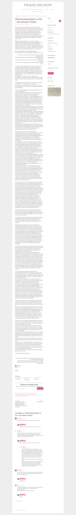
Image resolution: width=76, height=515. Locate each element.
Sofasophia (19, 418)
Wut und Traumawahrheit (37, 377)
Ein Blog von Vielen (38, 5)
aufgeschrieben (50, 40)
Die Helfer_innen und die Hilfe (53, 43)
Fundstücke (49, 46)
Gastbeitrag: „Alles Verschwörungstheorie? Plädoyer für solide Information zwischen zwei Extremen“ (21, 403)
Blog (18, 394)
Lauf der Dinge (50, 49)
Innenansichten (50, 48)
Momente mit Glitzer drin (52, 51)
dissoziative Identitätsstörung (26, 394)
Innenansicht (27, 395)
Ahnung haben (40, 401)
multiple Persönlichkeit (34, 395)
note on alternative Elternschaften (53, 33)
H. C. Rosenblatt (27, 24)
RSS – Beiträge (50, 80)
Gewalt (23, 395)
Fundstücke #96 (50, 30)
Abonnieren (40, 388)
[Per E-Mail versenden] (19, 365)
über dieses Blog (25, 9)
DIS (19, 394)
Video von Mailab (30, 41)
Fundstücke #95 (50, 32)
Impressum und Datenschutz (38, 11)
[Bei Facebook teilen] (15, 365)
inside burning (50, 27)
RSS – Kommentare (51, 81)
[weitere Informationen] (21, 366)
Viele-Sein (52, 9)
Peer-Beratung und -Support (37, 9)
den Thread (40, 52)
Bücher (46, 9)
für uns (49, 29)
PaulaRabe (19, 430)
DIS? (48, 45)
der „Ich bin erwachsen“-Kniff (19, 377)
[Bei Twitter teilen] (17, 365)
